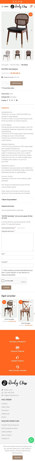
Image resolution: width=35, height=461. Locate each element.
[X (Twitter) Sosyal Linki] (16, 1)
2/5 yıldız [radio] (19, 228)
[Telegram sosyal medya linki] (17, 100)
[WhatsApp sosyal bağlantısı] (14, 100)
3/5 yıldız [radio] (21, 228)
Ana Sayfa (4, 65)
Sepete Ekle (16, 83)
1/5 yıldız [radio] (18, 228)
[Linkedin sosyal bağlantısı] (21, 1)
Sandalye (24, 65)
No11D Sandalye (9, 319)
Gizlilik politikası (6, 432)
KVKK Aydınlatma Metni (9, 428)
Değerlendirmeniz (8, 231)
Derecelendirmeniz (8, 228)
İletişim (3, 417)
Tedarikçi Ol (5, 438)
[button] (14, 305)
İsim (3, 254)
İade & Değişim (6, 435)
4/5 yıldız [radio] (22, 228)
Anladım (17, 457)
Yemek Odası (14, 65)
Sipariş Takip (5, 407)
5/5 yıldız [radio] (24, 228)
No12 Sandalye (25, 323)
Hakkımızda (5, 414)
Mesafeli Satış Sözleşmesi (10, 425)
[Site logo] (19, 6)
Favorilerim (5, 410)
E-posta (4, 262)
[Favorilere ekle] (14, 302)
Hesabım (4, 404)
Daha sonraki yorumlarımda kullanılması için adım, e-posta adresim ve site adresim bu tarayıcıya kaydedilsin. (17, 272)
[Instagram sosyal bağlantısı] (18, 1)
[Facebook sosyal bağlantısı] (13, 1)
